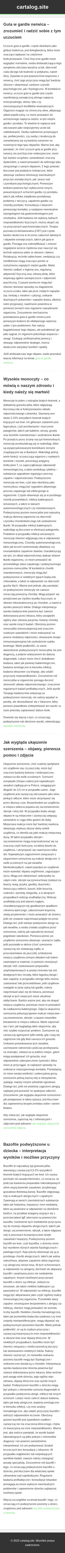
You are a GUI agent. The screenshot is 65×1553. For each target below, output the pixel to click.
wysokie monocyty (14, 725)
